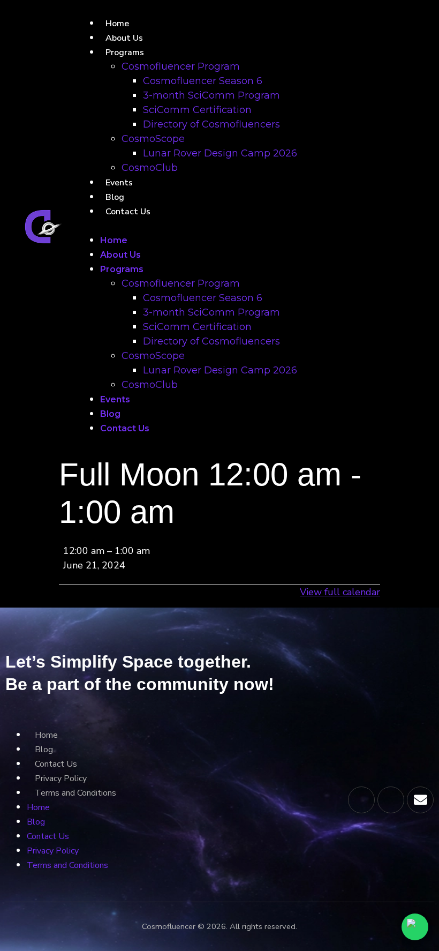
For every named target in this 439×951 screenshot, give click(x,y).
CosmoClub (150, 168)
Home (117, 23)
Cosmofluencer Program (181, 66)
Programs (124, 52)
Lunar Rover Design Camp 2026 (220, 153)
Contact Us (127, 212)
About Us (124, 38)
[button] (209, 226)
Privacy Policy (61, 778)
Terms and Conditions (75, 793)
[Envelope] (420, 800)
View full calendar (340, 592)
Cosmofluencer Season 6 (202, 81)
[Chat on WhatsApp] (415, 926)
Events (119, 183)
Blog (114, 197)
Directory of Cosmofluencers (211, 124)
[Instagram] (361, 800)
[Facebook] (390, 800)
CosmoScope (153, 139)
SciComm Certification (197, 110)
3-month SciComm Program (211, 95)
